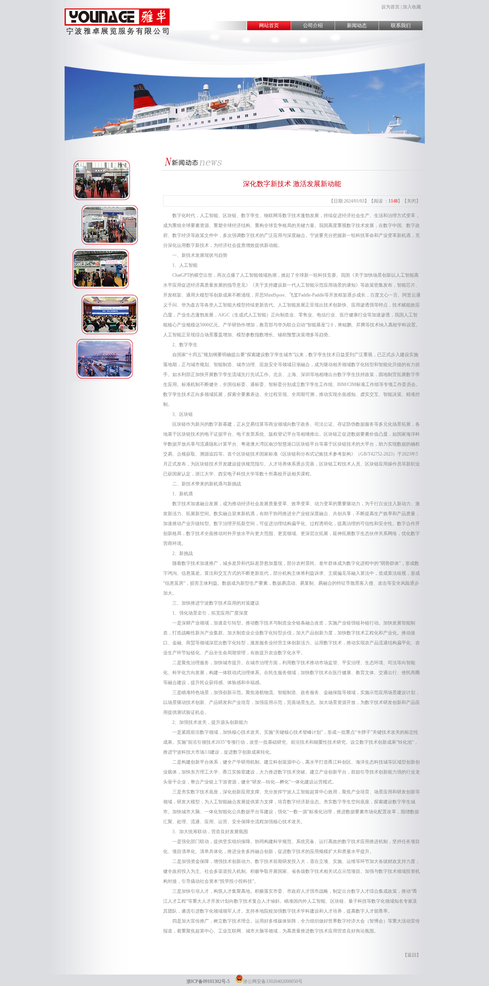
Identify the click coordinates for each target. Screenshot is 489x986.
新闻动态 (357, 25)
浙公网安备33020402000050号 (273, 981)
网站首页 (269, 25)
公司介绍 (313, 25)
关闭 (411, 201)
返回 (411, 955)
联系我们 (401, 25)
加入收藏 (412, 7)
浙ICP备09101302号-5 (208, 981)
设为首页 (390, 7)
